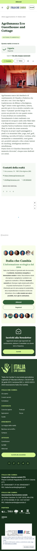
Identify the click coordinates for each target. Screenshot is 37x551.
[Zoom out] (34, 205)
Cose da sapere (6, 410)
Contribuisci (5, 441)
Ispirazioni (5, 413)
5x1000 (3, 445)
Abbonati (18, 302)
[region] (18, 219)
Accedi (32, 7)
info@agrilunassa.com (12, 180)
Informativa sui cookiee (11, 543)
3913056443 (27, 180)
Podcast (22, 410)
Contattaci (4, 401)
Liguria (11, 48)
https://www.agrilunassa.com (14, 176)
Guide (3, 417)
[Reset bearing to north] (34, 208)
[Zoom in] (34, 202)
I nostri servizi (6, 397)
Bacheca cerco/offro (8, 429)
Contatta (8, 61)
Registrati (18, 307)
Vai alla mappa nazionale (21, 56)
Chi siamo (4, 394)
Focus (21, 413)
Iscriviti (18, 352)
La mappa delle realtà (8, 425)
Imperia (10, 51)
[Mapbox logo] (4, 235)
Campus (4, 433)
